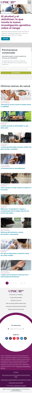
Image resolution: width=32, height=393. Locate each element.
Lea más (5, 38)
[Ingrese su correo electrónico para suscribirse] (16, 69)
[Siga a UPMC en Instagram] (17, 338)
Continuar (17, 72)
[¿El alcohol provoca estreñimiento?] (13, 159)
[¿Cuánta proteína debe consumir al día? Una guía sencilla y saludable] (16, 137)
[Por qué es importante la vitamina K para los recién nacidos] (16, 244)
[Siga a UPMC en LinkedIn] (21, 338)
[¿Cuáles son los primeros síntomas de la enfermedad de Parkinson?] (16, 265)
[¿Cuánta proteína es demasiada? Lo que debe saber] (16, 116)
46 (22, 283)
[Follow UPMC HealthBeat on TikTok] (25, 338)
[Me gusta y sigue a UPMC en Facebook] (6, 338)
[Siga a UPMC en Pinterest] (14, 338)
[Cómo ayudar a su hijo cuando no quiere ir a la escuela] (16, 178)
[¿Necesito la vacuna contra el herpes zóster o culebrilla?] (16, 95)
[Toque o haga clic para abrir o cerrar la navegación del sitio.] (29, 3)
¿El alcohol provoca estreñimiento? (13, 168)
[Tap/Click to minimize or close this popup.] (31, 388)
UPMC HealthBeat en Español (18, 385)
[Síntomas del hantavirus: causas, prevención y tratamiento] (16, 223)
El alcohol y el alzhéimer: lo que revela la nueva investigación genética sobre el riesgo (16, 22)
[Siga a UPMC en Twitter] (10, 338)
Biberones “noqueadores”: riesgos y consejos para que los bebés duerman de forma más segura (15, 211)
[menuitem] (16, 295)
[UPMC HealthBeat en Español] (8, 2)
